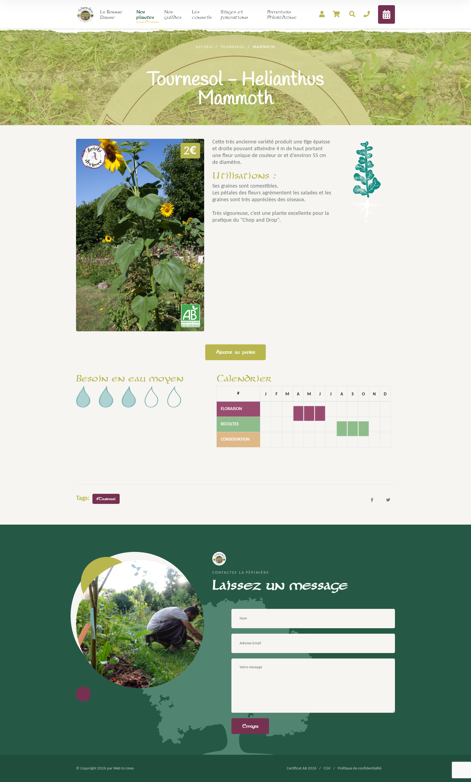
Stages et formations (234, 14)
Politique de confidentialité (359, 768)
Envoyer (250, 726)
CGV (327, 768)
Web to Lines (123, 768)
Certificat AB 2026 (301, 768)
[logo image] (85, 14)
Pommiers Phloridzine (282, 14)
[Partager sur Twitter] (388, 500)
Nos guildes (173, 14)
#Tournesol (106, 498)
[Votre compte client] (322, 14)
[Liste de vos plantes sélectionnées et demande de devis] (337, 14)
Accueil (204, 47)
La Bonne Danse (111, 14)
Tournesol (233, 47)
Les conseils (202, 14)
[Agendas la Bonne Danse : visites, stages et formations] (386, 14)
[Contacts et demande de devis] (367, 14)
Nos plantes (145, 14)
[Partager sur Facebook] (372, 500)
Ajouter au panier (235, 352)
